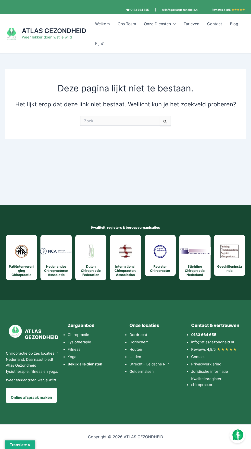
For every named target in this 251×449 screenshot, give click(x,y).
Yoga (72, 356)
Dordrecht (138, 334)
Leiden (135, 356)
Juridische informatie (209, 371)
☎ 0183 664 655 (137, 10)
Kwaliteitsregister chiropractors (206, 381)
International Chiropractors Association (125, 270)
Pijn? (99, 43)
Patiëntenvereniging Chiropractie (21, 270)
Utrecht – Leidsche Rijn (149, 364)
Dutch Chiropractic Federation (91, 270)
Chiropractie (78, 334)
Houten (135, 349)
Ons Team (127, 23)
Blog (234, 23)
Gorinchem (139, 342)
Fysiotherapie (79, 342)
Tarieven (191, 23)
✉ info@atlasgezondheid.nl (180, 10)
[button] (173, 24)
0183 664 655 (203, 334)
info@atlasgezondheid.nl (212, 342)
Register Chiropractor (160, 268)
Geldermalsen (141, 371)
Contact (214, 23)
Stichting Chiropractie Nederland (195, 270)
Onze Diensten (157, 23)
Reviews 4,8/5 (214, 349)
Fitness (74, 349)
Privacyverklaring (206, 364)
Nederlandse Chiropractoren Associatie (56, 270)
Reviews (228, 10)
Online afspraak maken (31, 397)
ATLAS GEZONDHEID (54, 31)
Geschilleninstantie (229, 268)
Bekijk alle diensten (85, 364)
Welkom (102, 23)
